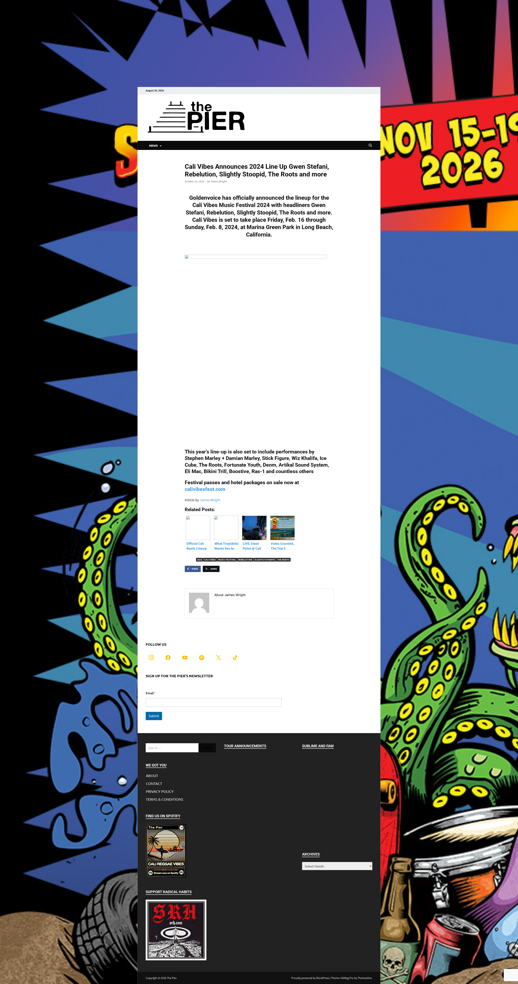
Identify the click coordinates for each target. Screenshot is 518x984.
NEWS (153, 145)
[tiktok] (235, 657)
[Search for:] (181, 747)
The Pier (171, 978)
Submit (154, 716)
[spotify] (201, 657)
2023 (199, 559)
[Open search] (370, 145)
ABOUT (152, 775)
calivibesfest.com (205, 489)
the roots (283, 559)
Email (151, 693)
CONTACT (154, 783)
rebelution (245, 559)
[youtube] (184, 657)
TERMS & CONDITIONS (164, 799)
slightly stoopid (264, 559)
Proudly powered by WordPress (310, 978)
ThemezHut (365, 978)
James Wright (219, 181)
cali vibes (210, 559)
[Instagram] (151, 657)
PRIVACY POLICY (160, 791)
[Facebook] (168, 657)
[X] (218, 657)
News (188, 159)
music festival (227, 559)
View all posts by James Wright (239, 603)
